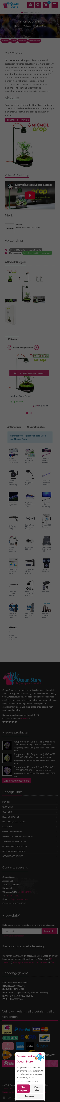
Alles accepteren (23, 1089)
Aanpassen (30, 1096)
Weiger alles (37, 1089)
